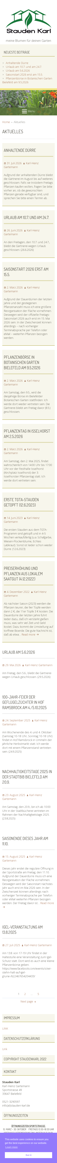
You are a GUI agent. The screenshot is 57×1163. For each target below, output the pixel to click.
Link (4, 1049)
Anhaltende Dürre (17, 63)
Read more (31, 634)
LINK (5, 1028)
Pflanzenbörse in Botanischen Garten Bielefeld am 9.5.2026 (27, 80)
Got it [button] (28, 1155)
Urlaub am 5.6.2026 (18, 70)
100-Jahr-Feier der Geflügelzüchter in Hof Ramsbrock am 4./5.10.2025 (24, 702)
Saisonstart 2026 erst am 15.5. (24, 74)
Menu (31, 111)
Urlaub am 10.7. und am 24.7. (24, 67)
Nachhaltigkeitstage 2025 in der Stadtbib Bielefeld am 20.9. (27, 777)
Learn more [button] (11, 1147)
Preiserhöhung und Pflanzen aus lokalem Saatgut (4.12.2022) (23, 573)
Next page (27, 1001)
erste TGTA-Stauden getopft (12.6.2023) (21, 502)
